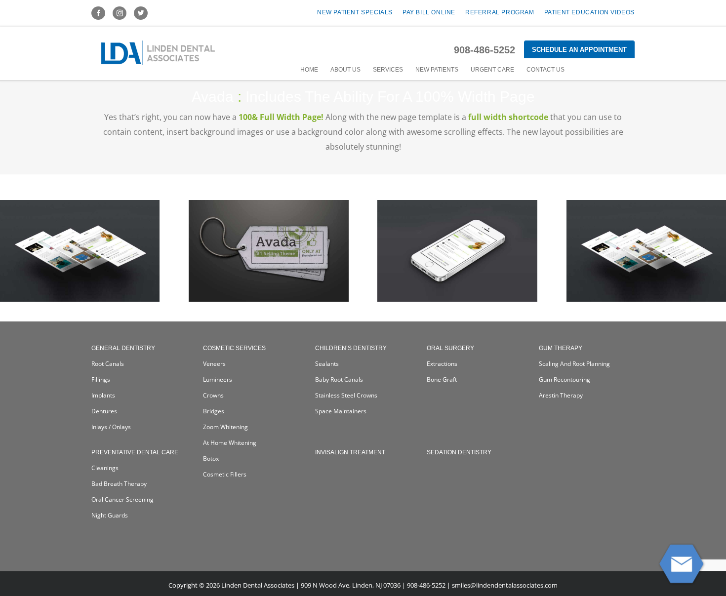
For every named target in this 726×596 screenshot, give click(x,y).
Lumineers (217, 379)
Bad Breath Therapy (119, 483)
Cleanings (105, 468)
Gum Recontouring (564, 379)
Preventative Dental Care (134, 452)
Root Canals (107, 363)
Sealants (327, 363)
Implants (103, 395)
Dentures (104, 411)
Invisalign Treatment (350, 452)
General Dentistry (123, 348)
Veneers (214, 363)
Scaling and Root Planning (574, 363)
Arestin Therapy (561, 395)
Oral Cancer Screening (122, 499)
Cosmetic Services (234, 348)
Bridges (213, 411)
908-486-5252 (484, 49)
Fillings (100, 379)
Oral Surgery (450, 348)
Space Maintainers (340, 411)
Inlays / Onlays (111, 427)
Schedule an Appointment (579, 49)
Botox (211, 458)
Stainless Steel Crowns (346, 395)
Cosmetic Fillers (224, 474)
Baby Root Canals (339, 379)
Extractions (442, 363)
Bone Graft (442, 379)
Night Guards (109, 515)
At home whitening (229, 442)
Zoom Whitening (225, 427)
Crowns (213, 395)
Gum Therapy (560, 348)
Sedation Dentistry (459, 452)
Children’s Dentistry (351, 348)
